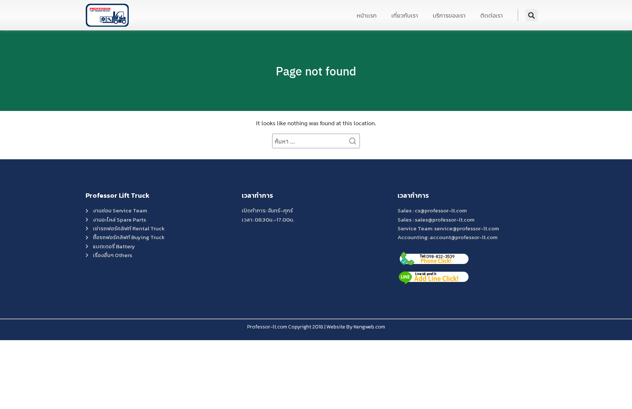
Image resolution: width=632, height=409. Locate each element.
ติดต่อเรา (491, 15)
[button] (532, 15)
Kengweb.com (369, 327)
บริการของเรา (449, 15)
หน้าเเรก (367, 15)
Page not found (316, 70)
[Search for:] (316, 141)
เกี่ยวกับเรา (404, 15)
